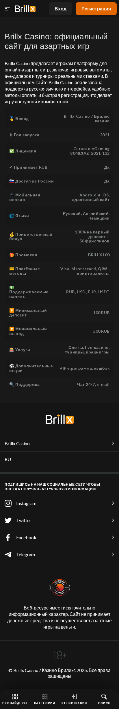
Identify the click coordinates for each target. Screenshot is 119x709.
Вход (60, 8)
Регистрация (96, 8)
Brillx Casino (17, 443)
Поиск (104, 703)
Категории (44, 703)
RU (8, 459)
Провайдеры (14, 703)
